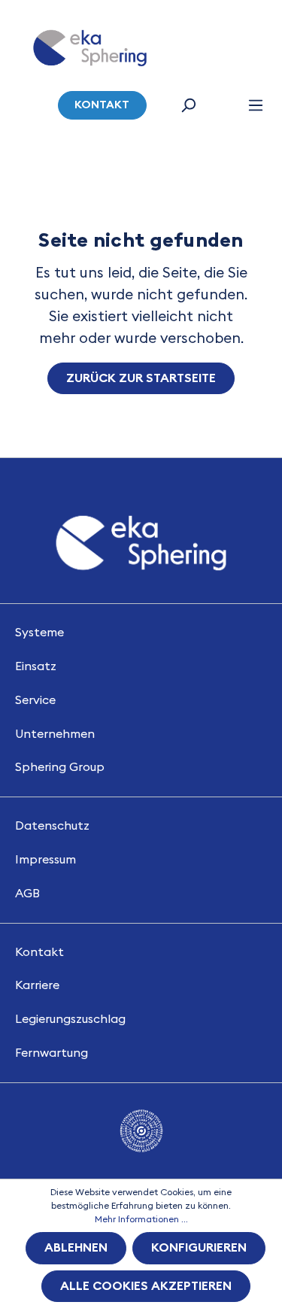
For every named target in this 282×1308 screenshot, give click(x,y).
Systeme (39, 633)
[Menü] (255, 105)
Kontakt (101, 105)
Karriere (37, 985)
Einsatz (35, 666)
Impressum (45, 860)
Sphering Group (60, 767)
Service (35, 700)
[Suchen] (188, 105)
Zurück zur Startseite (141, 378)
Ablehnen (76, 1248)
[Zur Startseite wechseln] (90, 48)
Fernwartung (51, 1053)
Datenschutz (52, 826)
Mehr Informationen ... (141, 1219)
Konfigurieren (199, 1248)
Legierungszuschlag (70, 1019)
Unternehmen (55, 734)
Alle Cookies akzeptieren (146, 1286)
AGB (27, 894)
